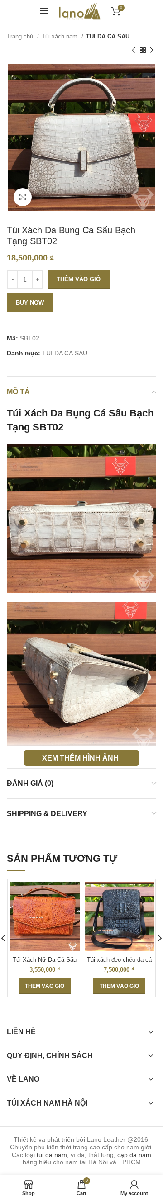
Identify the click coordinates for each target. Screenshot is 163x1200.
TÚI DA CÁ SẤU (107, 36)
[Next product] (151, 50)
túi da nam (52, 1154)
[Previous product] (133, 50)
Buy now (30, 302)
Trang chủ (21, 36)
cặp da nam (134, 1154)
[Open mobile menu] (44, 11)
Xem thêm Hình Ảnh (80, 758)
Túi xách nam (60, 36)
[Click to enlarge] (23, 197)
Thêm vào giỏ (79, 279)
